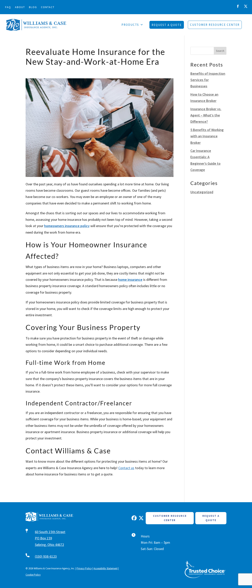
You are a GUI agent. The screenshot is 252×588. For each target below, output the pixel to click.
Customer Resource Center (215, 25)
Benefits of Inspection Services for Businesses (207, 80)
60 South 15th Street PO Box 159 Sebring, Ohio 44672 (50, 538)
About (20, 7)
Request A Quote (167, 25)
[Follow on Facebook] (238, 6)
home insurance (130, 279)
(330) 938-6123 (46, 556)
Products (130, 25)
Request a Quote (210, 518)
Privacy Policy (84, 568)
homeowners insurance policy (67, 226)
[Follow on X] (246, 6)
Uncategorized (201, 192)
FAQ (8, 7)
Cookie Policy (33, 574)
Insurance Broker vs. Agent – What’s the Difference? (205, 115)
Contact (48, 7)
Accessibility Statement (106, 568)
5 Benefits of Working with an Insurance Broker (207, 136)
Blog (33, 7)
